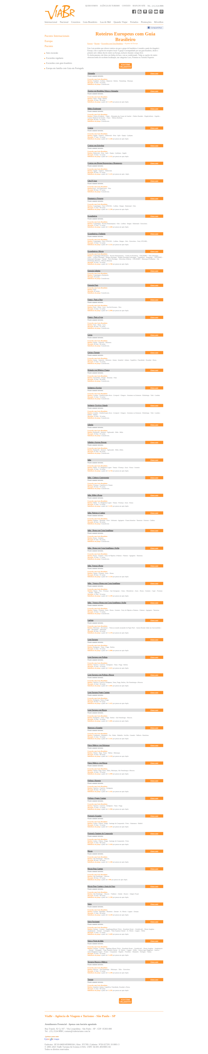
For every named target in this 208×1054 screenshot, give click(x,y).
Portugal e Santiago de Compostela (100, 833)
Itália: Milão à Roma (95, 495)
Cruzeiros (75, 22)
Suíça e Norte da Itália (95, 941)
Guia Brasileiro (90, 22)
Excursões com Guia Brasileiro (112, 43)
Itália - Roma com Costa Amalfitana (100, 530)
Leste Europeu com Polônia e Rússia (101, 675)
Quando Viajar (120, 22)
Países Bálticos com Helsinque (99, 745)
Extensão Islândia (94, 271)
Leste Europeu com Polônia (97, 657)
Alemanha (91, 73)
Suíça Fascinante (94, 922)
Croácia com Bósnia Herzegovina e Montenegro (105, 163)
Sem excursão (52, 53)
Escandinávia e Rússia (96, 251)
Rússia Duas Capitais (95, 869)
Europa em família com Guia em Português (65, 68)
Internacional (51, 22)
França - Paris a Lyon (95, 317)
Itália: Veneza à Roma (95, 566)
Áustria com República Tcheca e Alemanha (103, 91)
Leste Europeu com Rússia (97, 710)
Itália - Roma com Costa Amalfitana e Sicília (103, 548)
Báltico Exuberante (94, 109)
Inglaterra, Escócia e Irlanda (98, 405)
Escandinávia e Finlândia (96, 234)
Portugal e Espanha (94, 816)
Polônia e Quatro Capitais (97, 798)
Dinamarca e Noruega (95, 198)
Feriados (134, 22)
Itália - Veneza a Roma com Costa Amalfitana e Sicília (107, 603)
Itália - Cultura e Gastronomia (98, 478)
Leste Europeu (93, 640)
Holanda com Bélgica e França (98, 370)
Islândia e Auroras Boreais (97, 442)
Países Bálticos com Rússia (97, 763)
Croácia (90, 128)
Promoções (146, 22)
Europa (49, 41)
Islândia (90, 425)
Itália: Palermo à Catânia (96, 513)
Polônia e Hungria (94, 781)
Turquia (90, 979)
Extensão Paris (93, 285)
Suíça (90, 904)
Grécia (90, 335)
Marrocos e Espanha (95, 728)
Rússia (90, 851)
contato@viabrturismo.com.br (77, 1031)
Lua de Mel (105, 22)
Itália (89, 460)
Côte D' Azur (92, 181)
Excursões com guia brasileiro (59, 63)
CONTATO (126, 6)
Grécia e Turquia (94, 352)
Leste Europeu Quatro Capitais (99, 692)
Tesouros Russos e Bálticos (97, 962)
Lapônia (90, 620)
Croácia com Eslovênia (96, 146)
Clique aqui (154, 73)
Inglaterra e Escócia (95, 388)
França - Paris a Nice (95, 300)
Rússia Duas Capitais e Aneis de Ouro (101, 886)
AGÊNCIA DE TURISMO (110, 6)
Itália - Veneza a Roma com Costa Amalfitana (104, 583)
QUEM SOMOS (91, 6)
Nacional (64, 22)
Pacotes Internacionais (57, 35)
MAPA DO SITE (139, 6)
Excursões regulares (54, 58)
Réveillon (158, 22)
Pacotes (49, 46)
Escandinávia (92, 216)
